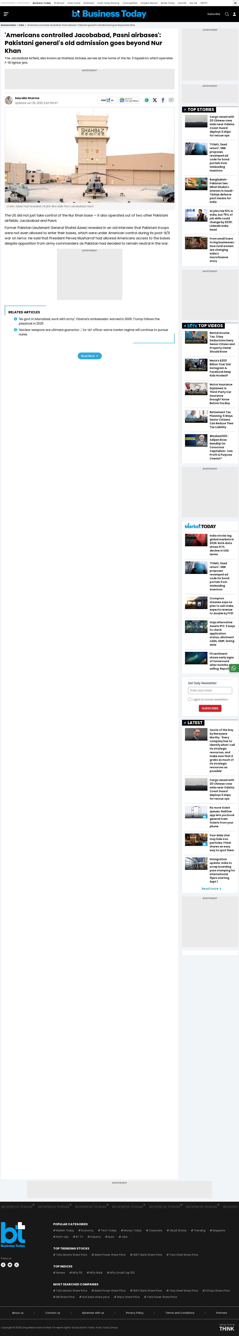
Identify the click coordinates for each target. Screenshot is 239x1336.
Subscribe (213, 14)
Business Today (42, 2)
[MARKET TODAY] (200, 526)
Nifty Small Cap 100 (122, 1273)
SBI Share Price (65, 1297)
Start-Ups (62, 1237)
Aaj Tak (193, 2)
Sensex (60, 1273)
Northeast (89, 2)
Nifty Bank (96, 1273)
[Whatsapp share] (146, 100)
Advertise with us (93, 1313)
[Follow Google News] (128, 100)
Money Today (133, 1230)
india (21, 25)
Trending (199, 1230)
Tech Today (109, 1230)
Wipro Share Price (128, 1297)
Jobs (125, 1237)
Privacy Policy (135, 1313)
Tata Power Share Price (162, 1297)
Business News (8, 25)
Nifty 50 (77, 1273)
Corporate (155, 1230)
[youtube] (10, 1265)
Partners (221, 1313)
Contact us (52, 1313)
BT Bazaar (59, 2)
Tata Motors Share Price (71, 1255)
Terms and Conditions (179, 1313)
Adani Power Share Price (110, 1255)
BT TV (79, 1237)
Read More (88, 355)
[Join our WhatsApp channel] (233, 671)
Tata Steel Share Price (183, 1255)
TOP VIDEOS (210, 325)
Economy (87, 1230)
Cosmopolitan (129, 2)
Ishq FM (182, 2)
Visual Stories (178, 1230)
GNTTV (204, 2)
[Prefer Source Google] (107, 100)
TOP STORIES (201, 109)
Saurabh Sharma (27, 98)
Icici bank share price (96, 1297)
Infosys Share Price (217, 1290)
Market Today (65, 1230)
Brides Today (168, 2)
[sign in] (234, 14)
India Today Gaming (108, 2)
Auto (111, 1237)
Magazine (219, 1230)
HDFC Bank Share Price (147, 1255)
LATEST (195, 722)
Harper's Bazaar (149, 2)
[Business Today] (109, 14)
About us (18, 1313)
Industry (95, 1237)
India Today (74, 2)
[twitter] (16, 1265)
